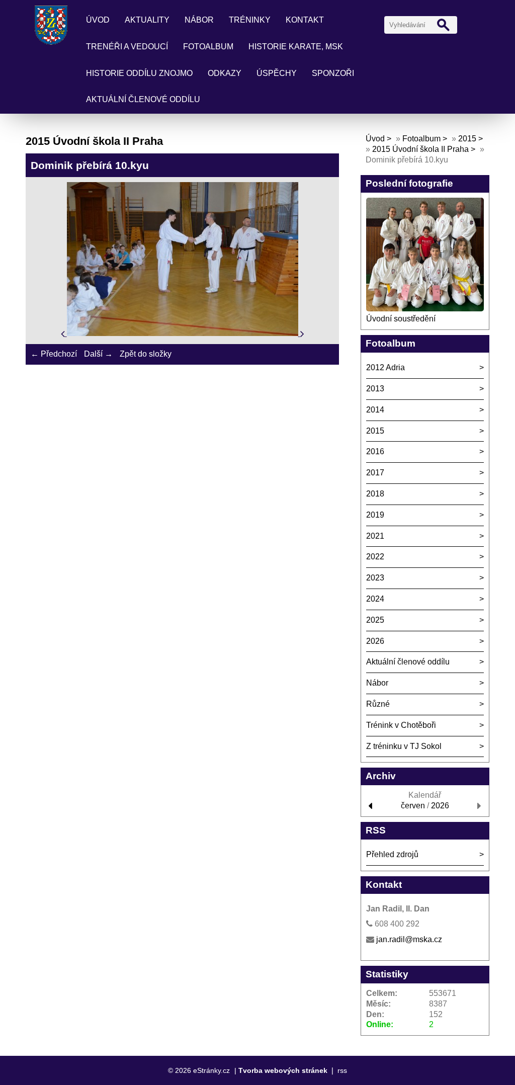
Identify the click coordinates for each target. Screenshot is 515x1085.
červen (413, 805)
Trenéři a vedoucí (127, 46)
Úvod (98, 20)
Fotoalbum (208, 46)
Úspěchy (276, 73)
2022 (375, 556)
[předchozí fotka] (64, 333)
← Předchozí (54, 354)
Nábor (199, 20)
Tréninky (250, 20)
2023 (375, 577)
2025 (375, 620)
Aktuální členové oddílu (143, 99)
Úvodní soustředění (401, 318)
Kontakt (305, 20)
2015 (467, 138)
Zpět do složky (145, 354)
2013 (375, 388)
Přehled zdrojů (392, 854)
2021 (375, 536)
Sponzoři (333, 73)
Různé (378, 704)
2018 (375, 493)
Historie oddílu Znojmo (139, 73)
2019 (375, 515)
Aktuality (147, 20)
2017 (375, 472)
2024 (375, 599)
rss (342, 1070)
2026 (375, 641)
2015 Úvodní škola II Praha (420, 149)
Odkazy (224, 73)
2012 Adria (385, 367)
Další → (98, 354)
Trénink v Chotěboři (401, 725)
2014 (375, 409)
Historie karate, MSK (295, 46)
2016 (375, 451)
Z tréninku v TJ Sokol (404, 746)
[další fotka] (302, 333)
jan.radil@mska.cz (409, 939)
